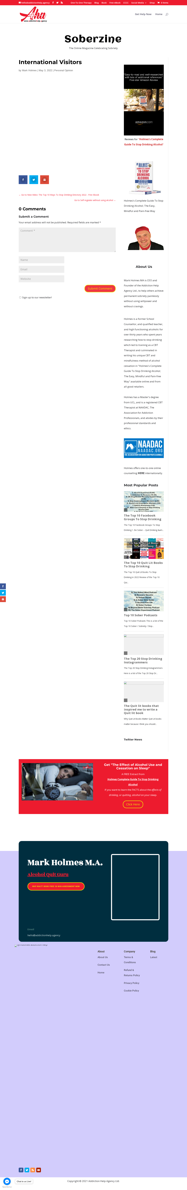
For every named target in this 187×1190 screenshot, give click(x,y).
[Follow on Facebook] (21, 1170)
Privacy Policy (131, 983)
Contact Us (104, 964)
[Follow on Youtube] (38, 1170)
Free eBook (115, 3)
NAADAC (144, 407)
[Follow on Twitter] (27, 1170)
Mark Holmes (29, 70)
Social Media (137, 3)
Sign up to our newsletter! (37, 297)
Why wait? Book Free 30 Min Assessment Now (56, 886)
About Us (103, 957)
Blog (96, 3)
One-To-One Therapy (81, 3)
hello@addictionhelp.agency (43, 935)
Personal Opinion (63, 70)
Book (104, 3)
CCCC (126, 3)
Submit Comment (100, 288)
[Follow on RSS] (32, 1170)
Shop (152, 3)
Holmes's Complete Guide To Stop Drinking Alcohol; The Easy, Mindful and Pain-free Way (143, 206)
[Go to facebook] (7, 1181)
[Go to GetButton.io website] (7, 1187)
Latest (153, 957)
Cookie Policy (131, 990)
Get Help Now (143, 14)
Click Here (133, 804)
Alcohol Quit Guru (48, 874)
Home (158, 14)
